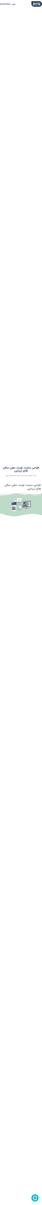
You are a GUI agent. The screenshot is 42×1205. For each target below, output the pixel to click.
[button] (23, 4)
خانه (35, 475)
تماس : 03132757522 (8, 4)
